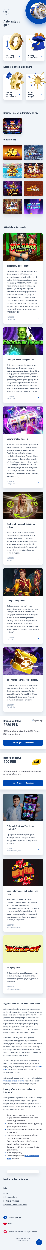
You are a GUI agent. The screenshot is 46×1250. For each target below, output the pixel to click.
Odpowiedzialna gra (10, 1197)
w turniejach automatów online (13, 1081)
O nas (5, 1193)
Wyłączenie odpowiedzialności (15, 1205)
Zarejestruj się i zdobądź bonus (23, 743)
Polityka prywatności (11, 1201)
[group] (12, 48)
